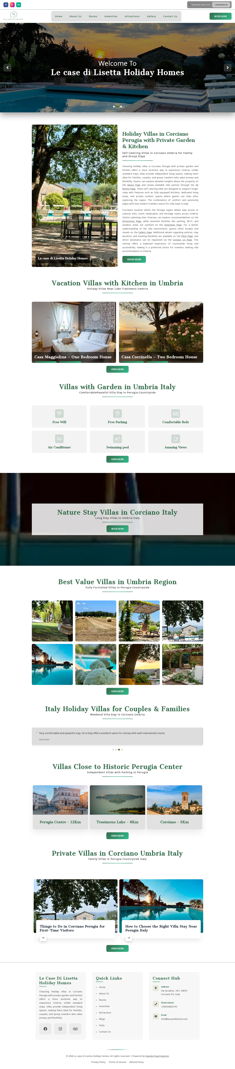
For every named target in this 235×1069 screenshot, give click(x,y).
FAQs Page (187, 236)
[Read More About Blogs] (43, 937)
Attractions (132, 16)
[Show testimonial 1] (113, 750)
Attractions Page (131, 221)
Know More (134, 259)
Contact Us (170, 16)
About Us (76, 16)
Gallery (151, 16)
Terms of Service (117, 1062)
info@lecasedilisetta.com (174, 1018)
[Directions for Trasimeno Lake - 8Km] (117, 800)
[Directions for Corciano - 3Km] (174, 800)
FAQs (102, 1025)
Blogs (102, 1018)
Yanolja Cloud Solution (157, 1056)
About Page (133, 184)
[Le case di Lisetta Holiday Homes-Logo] (13, 16)
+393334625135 (169, 1006)
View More (117, 369)
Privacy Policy (98, 1062)
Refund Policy (136, 1062)
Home (58, 16)
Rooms (93, 16)
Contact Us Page (182, 239)
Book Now (220, 16)
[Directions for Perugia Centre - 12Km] (60, 800)
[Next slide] (227, 67)
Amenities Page (173, 224)
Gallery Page (145, 232)
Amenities (111, 16)
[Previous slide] (7, 67)
